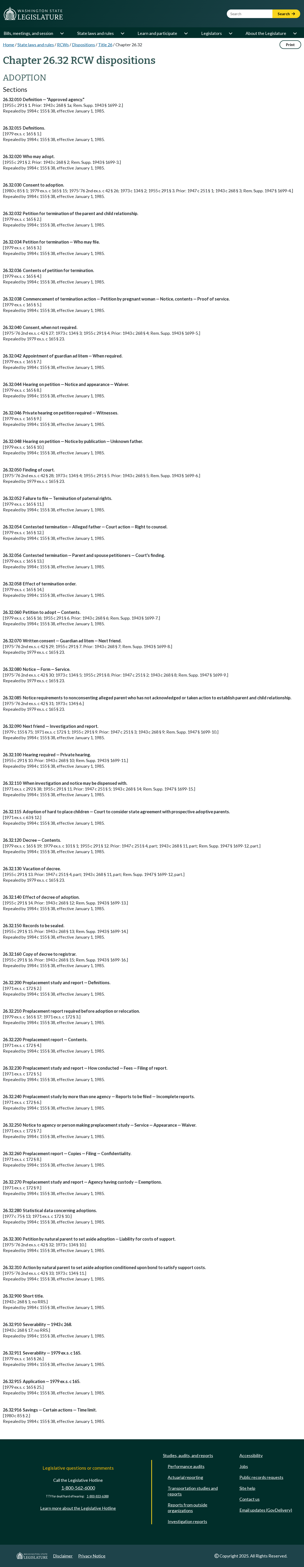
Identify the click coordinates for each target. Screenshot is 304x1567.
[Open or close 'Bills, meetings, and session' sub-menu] (61, 33)
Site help (247, 1488)
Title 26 (105, 44)
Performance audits (186, 1466)
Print (290, 44)
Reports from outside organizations (187, 1507)
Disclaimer (63, 1555)
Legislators (211, 33)
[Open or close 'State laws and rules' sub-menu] (122, 33)
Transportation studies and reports (193, 1491)
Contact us (249, 1499)
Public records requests (261, 1477)
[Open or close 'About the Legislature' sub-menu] (294, 33)
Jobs (243, 1466)
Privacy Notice (91, 1555)
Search (284, 13)
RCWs (63, 44)
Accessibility (251, 1455)
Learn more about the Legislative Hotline (78, 1508)
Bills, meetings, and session (28, 33)
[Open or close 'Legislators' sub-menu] (230, 33)
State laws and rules (95, 33)
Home (8, 44)
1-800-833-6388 (98, 1496)
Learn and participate (157, 33)
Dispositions (83, 44)
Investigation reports (187, 1521)
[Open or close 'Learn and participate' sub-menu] (185, 33)
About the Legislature (266, 33)
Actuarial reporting (185, 1477)
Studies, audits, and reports (188, 1455)
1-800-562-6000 (78, 1488)
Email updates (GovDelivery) (265, 1510)
